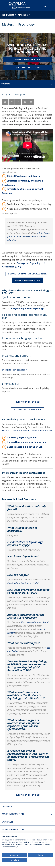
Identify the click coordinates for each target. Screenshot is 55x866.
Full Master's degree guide (27, 409)
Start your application (27, 59)
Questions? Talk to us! (27, 67)
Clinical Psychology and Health (23, 176)
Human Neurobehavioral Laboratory (27, 442)
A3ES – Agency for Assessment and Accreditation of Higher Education (28, 237)
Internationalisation (14, 370)
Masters (23, 14)
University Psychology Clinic (22, 437)
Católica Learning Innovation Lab (25, 446)
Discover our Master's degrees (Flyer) (27, 273)
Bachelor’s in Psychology (27, 542)
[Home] (18, 5)
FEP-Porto (8, 14)
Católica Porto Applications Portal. (23, 583)
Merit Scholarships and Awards (35, 622)
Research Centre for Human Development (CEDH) (27, 430)
